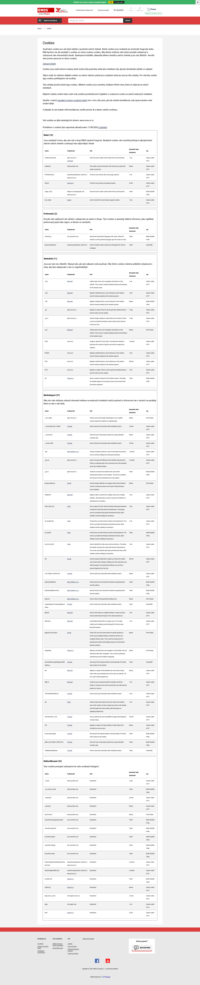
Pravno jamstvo (72, 946)
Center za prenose (73, 953)
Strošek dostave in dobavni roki (84, 10)
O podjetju (40, 944)
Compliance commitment (41, 951)
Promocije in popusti (103, 10)
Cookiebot (102, 127)
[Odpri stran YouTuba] (107, 961)
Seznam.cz (70, 183)
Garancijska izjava (58, 948)
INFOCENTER (119, 10)
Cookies (70, 944)
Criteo (69, 506)
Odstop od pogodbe (88, 939)
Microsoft (70, 281)
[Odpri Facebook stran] (97, 961)
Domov (40, 28)
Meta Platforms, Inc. (73, 451)
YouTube (69, 426)
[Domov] (53, 11)
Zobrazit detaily (49, 64)
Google (69, 200)
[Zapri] (197, 2)
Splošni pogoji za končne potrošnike (58, 944)
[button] (50, 20)
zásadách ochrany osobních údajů (72, 100)
